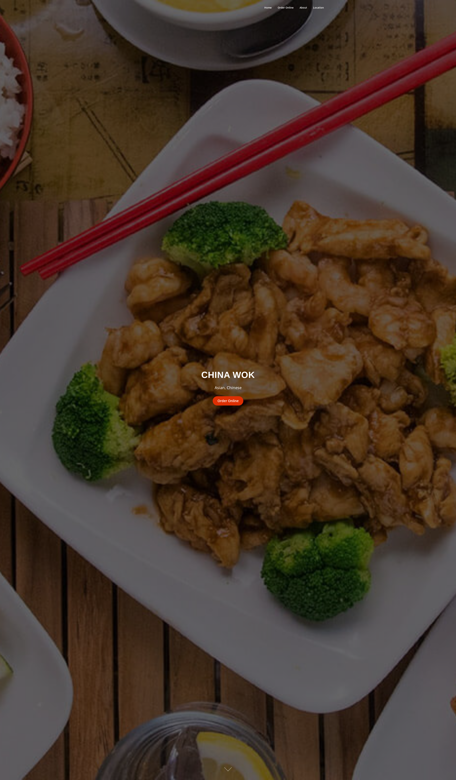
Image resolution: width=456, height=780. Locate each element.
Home (268, 7)
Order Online (286, 7)
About (303, 7)
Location (318, 7)
